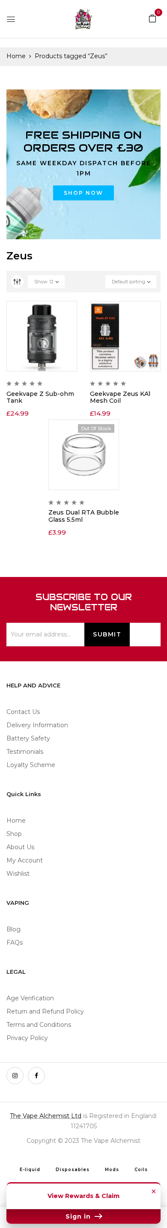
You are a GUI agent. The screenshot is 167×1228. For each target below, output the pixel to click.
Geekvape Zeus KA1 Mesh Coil (120, 397)
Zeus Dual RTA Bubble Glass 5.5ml (83, 515)
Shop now (83, 193)
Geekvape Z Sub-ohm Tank (40, 397)
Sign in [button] (79, 1216)
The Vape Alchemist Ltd (45, 1116)
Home (16, 56)
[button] (152, 18)
